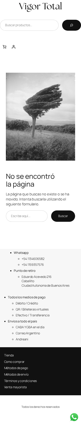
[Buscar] (71, 25)
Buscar (63, 216)
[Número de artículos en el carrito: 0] (4, 46)
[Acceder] (45, 46)
